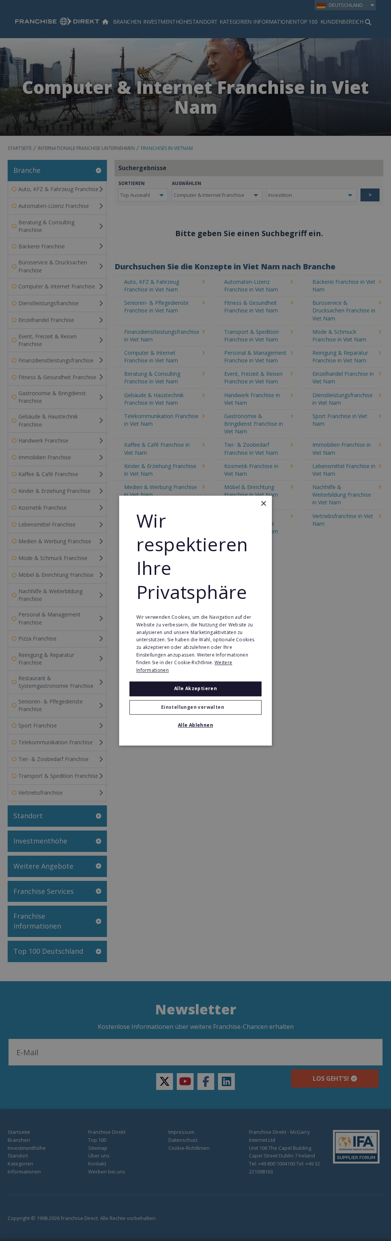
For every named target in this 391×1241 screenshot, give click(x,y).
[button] (195, 707)
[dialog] (195, 620)
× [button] (263, 504)
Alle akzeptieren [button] (195, 689)
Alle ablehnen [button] (195, 725)
